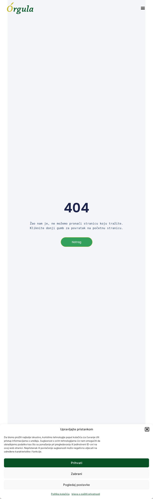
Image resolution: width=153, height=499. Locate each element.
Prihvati (76, 463)
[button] (147, 429)
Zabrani (76, 474)
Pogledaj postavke (76, 485)
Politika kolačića (60, 493)
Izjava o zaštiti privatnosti (86, 493)
